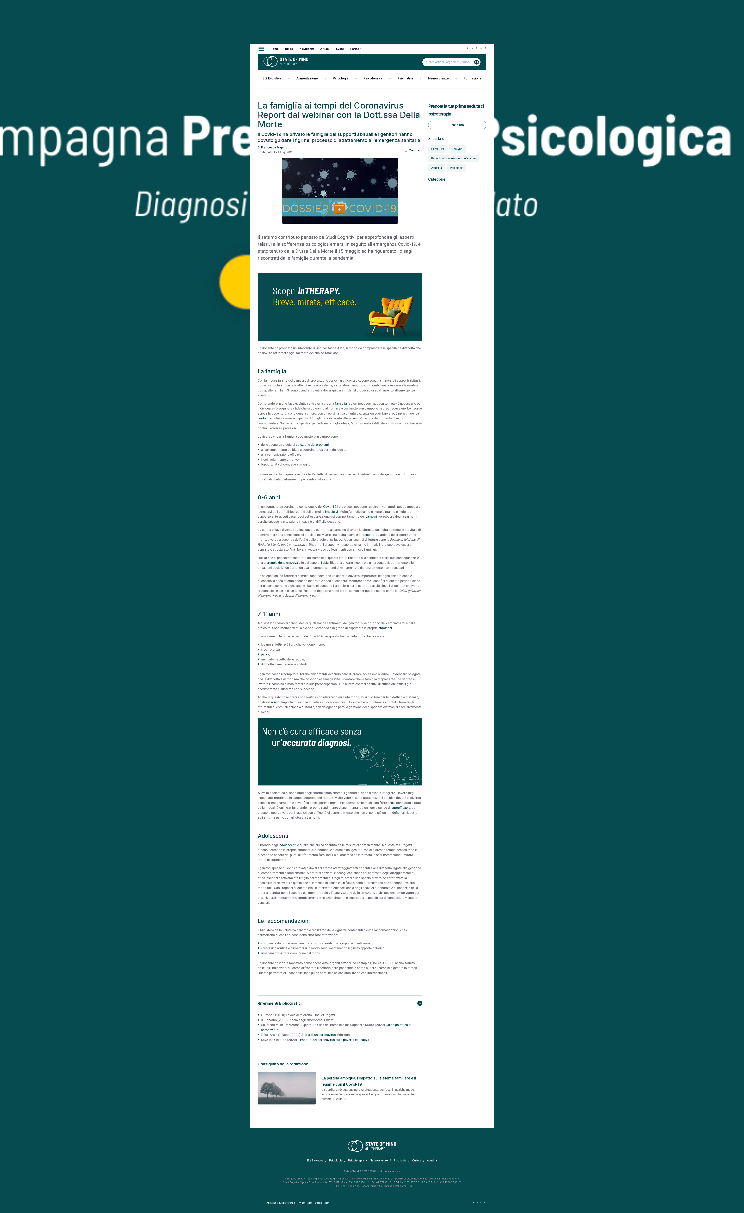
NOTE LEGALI (338, 1186)
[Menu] (261, 49)
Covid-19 (330, 507)
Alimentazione (307, 78)
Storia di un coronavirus (318, 1035)
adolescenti (287, 845)
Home (274, 49)
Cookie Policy (322, 1203)
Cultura (416, 1160)
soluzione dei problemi (312, 445)
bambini (371, 516)
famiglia (341, 403)
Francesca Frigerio (274, 147)
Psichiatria (405, 78)
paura (265, 654)
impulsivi (331, 512)
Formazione (472, 78)
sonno (275, 702)
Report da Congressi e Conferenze (453, 158)
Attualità (436, 168)
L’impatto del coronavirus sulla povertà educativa (333, 1040)
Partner (355, 49)
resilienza (265, 418)
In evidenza (306, 49)
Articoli (325, 49)
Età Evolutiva (272, 78)
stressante (366, 535)
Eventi (340, 49)
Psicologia (340, 78)
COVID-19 (437, 149)
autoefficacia (400, 808)
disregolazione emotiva (281, 563)
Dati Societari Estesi (395, 1186)
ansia (391, 803)
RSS (411, 1186)
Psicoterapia (372, 78)
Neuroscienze (438, 78)
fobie (325, 563)
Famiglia (457, 149)
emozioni (385, 628)
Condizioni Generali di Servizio (365, 1186)
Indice (288, 49)
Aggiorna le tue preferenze (280, 1203)
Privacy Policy (305, 1203)
